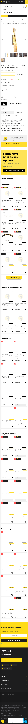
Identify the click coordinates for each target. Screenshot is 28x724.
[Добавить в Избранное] (12, 188)
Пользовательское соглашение (7, 696)
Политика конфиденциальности (7, 694)
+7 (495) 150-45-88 (6, 12)
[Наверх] (2, 721)
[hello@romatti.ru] (9, 1)
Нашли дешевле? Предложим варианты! (11, 98)
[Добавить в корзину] (12, 207)
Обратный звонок (23, 12)
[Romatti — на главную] (7, 651)
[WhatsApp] (4, 2)
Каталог (4, 16)
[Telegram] (6, 2)
